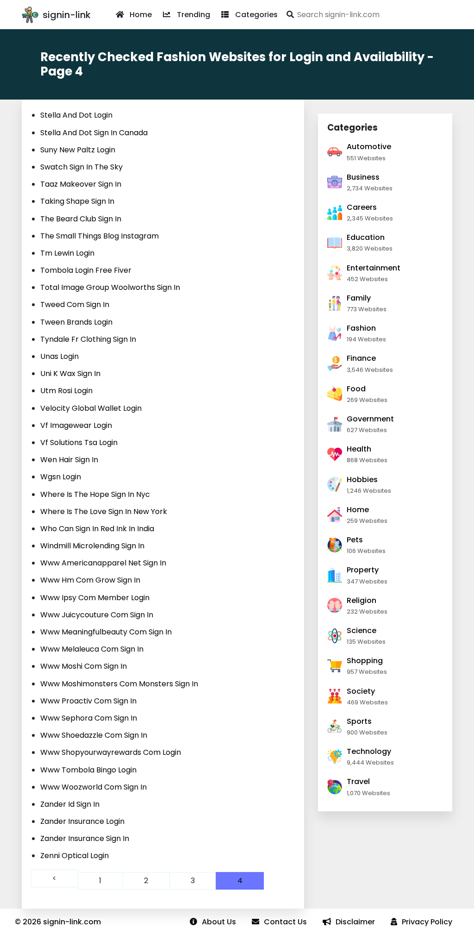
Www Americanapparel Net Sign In (103, 563)
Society (361, 691)
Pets (355, 539)
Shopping (365, 660)
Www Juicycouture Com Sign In (96, 614)
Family (359, 298)
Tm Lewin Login (67, 253)
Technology (369, 751)
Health (359, 449)
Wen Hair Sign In (69, 459)
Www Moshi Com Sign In (83, 666)
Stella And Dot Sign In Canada (94, 132)
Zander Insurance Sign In (84, 838)
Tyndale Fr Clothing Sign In (88, 339)
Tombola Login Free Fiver (85, 270)
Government (370, 419)
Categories (256, 14)
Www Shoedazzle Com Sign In (93, 735)
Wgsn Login (60, 476)
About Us (219, 921)
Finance (361, 358)
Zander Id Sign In (70, 804)
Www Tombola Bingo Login (88, 770)
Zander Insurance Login (82, 821)
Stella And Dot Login (76, 115)
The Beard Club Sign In (80, 218)
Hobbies (362, 479)
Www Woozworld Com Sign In (93, 787)
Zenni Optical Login (74, 855)
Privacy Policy (427, 921)
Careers (362, 207)
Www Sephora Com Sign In (88, 718)
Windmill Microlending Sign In (92, 545)
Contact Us (285, 921)
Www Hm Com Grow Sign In (90, 580)
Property (363, 570)
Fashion (361, 328)
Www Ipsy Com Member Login (95, 597)
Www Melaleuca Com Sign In (91, 649)
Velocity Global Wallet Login (91, 408)
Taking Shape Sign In (77, 201)
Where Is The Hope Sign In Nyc (95, 494)
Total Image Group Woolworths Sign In (110, 287)
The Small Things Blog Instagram (99, 236)
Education (366, 237)
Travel (358, 781)
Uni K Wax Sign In (70, 373)
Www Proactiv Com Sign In (88, 701)
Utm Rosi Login (66, 390)
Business (363, 177)
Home (141, 14)
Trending (193, 14)
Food (356, 388)
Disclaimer (355, 921)
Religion (361, 600)
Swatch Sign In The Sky (81, 167)
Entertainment (373, 268)
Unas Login (59, 356)
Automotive (369, 146)
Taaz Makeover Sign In (80, 184)
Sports (359, 721)
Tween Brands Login (76, 322)
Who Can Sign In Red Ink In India (97, 528)
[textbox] (367, 14)
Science (361, 630)
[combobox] (367, 14)
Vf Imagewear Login (76, 425)
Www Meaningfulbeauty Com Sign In (106, 632)
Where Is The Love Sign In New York (103, 511)
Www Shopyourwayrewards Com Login (110, 752)
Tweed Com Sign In (74, 304)
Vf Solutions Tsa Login (79, 442)
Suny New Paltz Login (77, 149)
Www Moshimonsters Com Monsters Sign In (119, 683)
